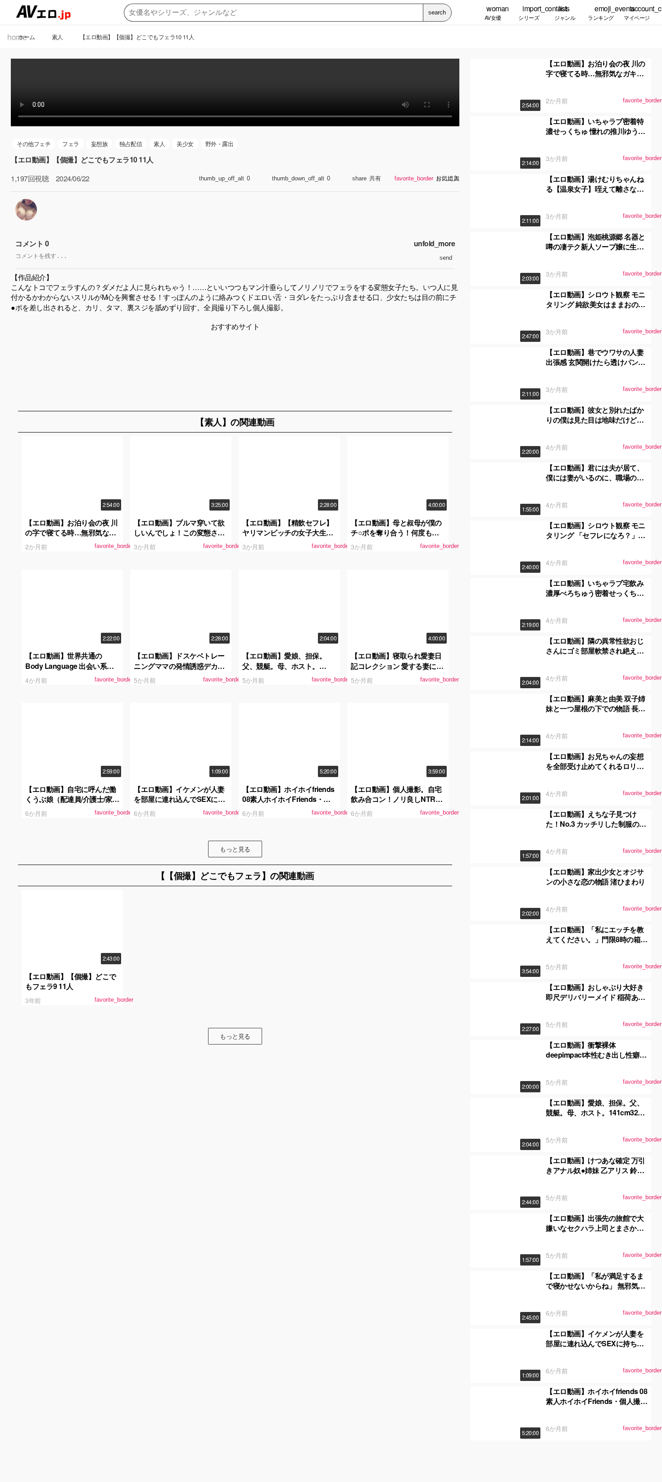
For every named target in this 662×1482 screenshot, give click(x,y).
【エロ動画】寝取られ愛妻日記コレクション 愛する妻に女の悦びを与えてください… (397, 665)
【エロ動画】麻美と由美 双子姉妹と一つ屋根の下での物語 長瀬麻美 (595, 708)
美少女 (185, 143)
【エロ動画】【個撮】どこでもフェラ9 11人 (70, 981)
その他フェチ (33, 143)
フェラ (70, 143)
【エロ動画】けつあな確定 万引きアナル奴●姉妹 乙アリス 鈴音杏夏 (595, 1170)
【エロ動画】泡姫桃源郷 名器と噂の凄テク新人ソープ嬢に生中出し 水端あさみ (595, 246)
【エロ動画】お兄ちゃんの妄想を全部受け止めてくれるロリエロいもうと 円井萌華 (595, 766)
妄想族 (99, 143)
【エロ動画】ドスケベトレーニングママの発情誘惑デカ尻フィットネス (179, 665)
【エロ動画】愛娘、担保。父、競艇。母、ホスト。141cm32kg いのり (284, 665)
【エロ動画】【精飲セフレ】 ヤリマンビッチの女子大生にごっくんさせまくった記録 (287, 532)
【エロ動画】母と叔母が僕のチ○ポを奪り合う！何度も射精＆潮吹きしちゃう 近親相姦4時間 (397, 537)
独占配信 (130, 143)
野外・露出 (219, 143)
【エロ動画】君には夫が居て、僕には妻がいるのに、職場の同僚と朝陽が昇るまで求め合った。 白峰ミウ (595, 482)
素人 (159, 143)
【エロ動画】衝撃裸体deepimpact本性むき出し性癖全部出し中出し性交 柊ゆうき (596, 1055)
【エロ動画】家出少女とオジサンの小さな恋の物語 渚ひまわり (595, 876)
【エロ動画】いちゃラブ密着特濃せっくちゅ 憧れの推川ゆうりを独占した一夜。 (595, 131)
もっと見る (235, 848)
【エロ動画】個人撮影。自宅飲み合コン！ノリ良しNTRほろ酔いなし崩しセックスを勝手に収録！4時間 (396, 804)
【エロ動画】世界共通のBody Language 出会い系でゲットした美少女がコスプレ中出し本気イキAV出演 (70, 670)
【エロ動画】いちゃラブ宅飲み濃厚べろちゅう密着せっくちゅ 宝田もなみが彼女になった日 (595, 593)
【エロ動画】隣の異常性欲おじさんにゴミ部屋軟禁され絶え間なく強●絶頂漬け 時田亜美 (595, 650)
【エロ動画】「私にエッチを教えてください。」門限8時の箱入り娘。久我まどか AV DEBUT (597, 939)
